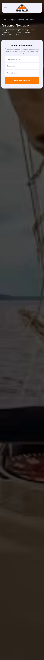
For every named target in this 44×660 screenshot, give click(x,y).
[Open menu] (5, 7)
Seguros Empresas (17, 20)
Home (5, 20)
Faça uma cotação (22, 80)
